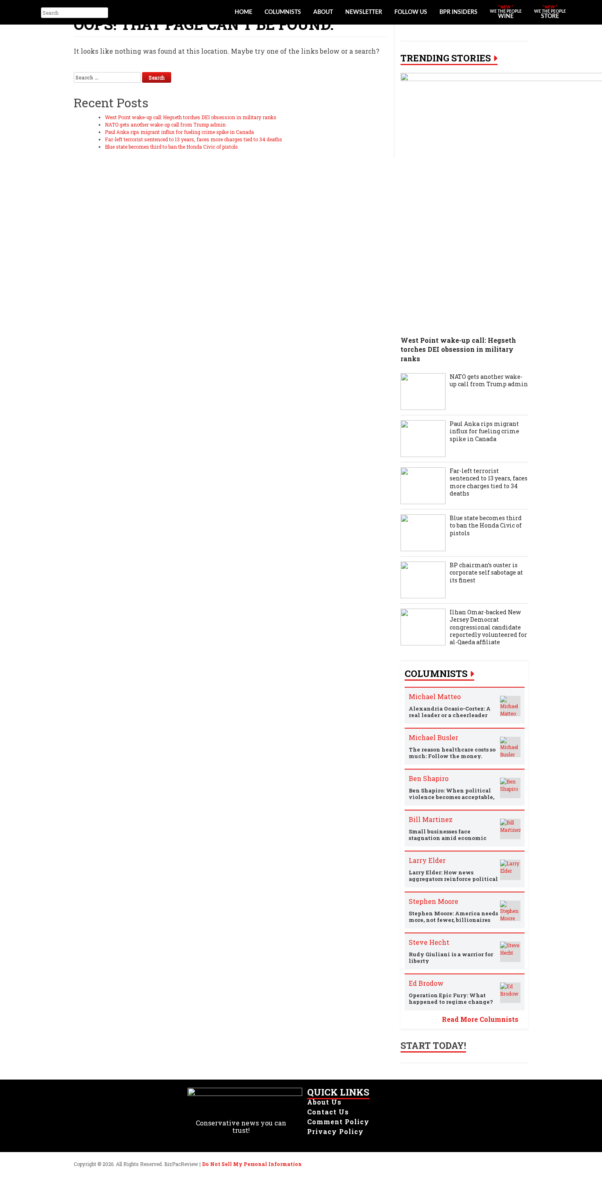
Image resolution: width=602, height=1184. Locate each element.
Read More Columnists (480, 1019)
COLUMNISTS (436, 673)
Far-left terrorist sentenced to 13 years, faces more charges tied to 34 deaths (193, 139)
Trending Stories (446, 58)
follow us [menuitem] (410, 12)
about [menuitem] (323, 12)
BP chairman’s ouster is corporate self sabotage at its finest (486, 572)
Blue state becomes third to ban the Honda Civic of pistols (171, 146)
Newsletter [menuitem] (363, 12)
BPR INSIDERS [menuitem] (458, 12)
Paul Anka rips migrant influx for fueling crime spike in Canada (179, 132)
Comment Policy (338, 1121)
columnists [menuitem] (283, 12)
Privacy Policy (335, 1131)
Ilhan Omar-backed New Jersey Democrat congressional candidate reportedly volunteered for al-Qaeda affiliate (488, 627)
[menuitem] (506, 12)
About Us (324, 1102)
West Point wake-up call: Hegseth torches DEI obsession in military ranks (190, 117)
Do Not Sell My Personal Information (252, 1164)
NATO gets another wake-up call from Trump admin (165, 124)
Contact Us (328, 1111)
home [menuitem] (243, 12)
